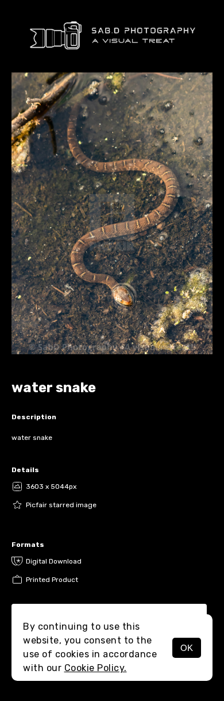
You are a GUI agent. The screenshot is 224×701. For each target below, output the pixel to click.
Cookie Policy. (95, 667)
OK (186, 648)
